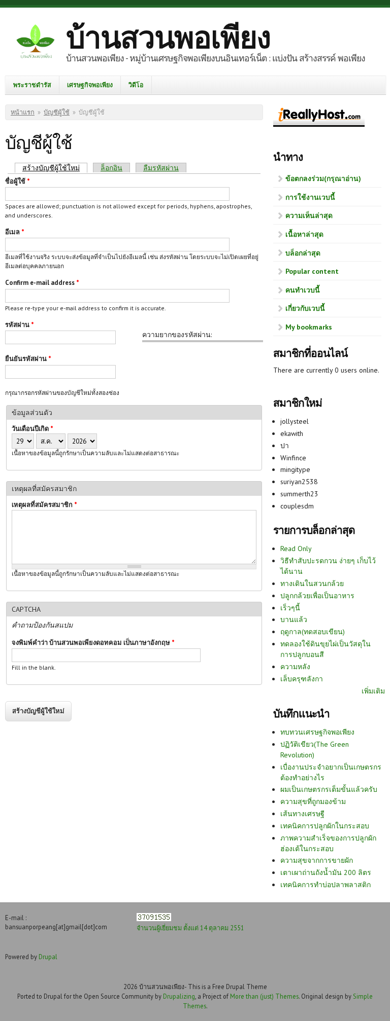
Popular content (312, 271)
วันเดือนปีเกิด (32, 428)
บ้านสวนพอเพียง (168, 37)
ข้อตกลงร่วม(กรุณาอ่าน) (323, 178)
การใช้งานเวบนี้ (310, 197)
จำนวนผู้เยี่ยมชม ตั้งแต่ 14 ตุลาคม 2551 (190, 928)
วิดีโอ (136, 85)
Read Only (296, 548)
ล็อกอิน (111, 167)
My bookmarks (308, 327)
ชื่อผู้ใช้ (17, 181)
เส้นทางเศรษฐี (302, 813)
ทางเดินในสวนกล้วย (312, 583)
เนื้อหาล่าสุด (304, 234)
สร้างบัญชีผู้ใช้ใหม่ (54, 167)
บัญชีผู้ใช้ (57, 112)
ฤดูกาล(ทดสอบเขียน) (312, 631)
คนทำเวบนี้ (302, 290)
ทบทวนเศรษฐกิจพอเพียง (317, 732)
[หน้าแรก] (35, 42)
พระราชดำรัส (32, 85)
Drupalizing (179, 996)
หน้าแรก (23, 112)
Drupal (48, 957)
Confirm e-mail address (42, 282)
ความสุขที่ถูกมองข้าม (313, 801)
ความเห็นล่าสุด (309, 215)
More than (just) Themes (264, 996)
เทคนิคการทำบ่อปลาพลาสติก (325, 884)
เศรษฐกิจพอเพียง (90, 85)
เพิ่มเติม (373, 691)
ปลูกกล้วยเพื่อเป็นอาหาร (317, 595)
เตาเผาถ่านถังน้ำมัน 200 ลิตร (325, 872)
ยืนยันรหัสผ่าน (28, 358)
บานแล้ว (293, 619)
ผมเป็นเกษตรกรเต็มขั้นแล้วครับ (328, 789)
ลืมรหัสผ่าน (161, 167)
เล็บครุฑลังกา (301, 678)
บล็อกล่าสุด (302, 253)
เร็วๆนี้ (290, 607)
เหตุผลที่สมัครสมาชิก (44, 504)
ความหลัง (295, 666)
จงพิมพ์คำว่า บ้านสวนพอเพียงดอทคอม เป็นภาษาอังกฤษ (93, 642)
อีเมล (14, 232)
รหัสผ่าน (19, 324)
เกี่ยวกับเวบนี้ (305, 308)
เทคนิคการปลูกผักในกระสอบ (324, 825)
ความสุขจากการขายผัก (316, 860)
